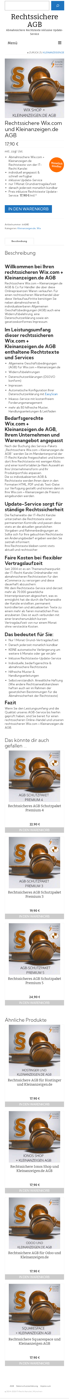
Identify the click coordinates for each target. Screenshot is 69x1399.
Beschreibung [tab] (19, 241)
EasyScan (51, 394)
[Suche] (57, 5)
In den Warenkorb (28, 208)
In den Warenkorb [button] (34, 830)
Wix (39, 228)
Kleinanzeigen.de (53, 52)
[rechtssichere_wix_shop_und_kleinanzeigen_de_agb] (34, 88)
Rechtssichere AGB (34, 20)
